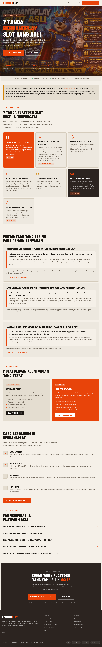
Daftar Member (78, 619)
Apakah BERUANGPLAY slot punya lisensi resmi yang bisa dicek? (25, 526)
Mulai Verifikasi (14, 53)
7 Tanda (62, 3)
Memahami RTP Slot (50, 624)
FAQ (78, 3)
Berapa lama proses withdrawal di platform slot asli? (23, 533)
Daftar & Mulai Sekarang (18, 500)
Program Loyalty (79, 624)
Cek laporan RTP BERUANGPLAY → (17, 352)
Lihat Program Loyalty (65, 415)
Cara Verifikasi (49, 621)
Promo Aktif (77, 621)
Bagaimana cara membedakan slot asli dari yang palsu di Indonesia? (27, 540)
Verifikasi (71, 3)
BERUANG (11, 2)
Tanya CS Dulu (66, 597)
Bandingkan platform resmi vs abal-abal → (20, 316)
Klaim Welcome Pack (15, 413)
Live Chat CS (78, 627)
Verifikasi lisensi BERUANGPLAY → (17, 277)
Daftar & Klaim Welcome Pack (42, 596)
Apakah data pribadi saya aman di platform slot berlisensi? (25, 547)
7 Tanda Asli (48, 619)
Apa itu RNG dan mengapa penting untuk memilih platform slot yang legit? (30, 553)
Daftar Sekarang (90, 3)
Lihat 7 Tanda (33, 53)
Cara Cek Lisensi (49, 627)
